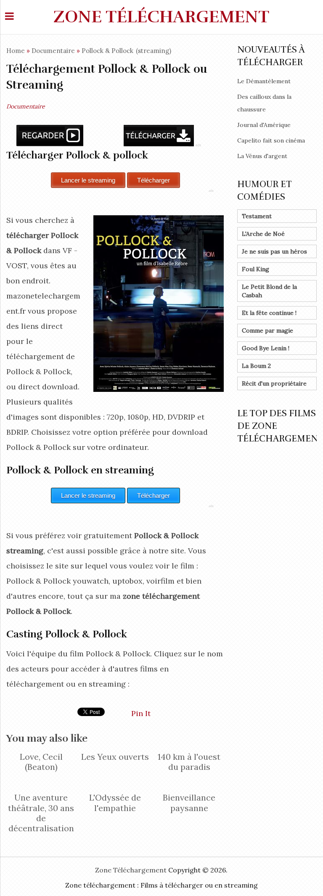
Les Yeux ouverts (115, 756)
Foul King (255, 269)
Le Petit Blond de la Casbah (269, 291)
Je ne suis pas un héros (274, 251)
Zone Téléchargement (161, 16)
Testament (257, 216)
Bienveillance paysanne (189, 802)
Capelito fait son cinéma (271, 140)
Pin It (141, 713)
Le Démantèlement (264, 81)
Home (15, 51)
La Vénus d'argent (262, 156)
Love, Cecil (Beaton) (41, 761)
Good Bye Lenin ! (265, 348)
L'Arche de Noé (263, 234)
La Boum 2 (256, 366)
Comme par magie (267, 330)
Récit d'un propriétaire (274, 383)
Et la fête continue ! (269, 313)
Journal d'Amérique (264, 125)
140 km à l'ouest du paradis (189, 761)
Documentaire (53, 51)
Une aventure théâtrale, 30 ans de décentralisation (41, 812)
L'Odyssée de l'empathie (115, 802)
